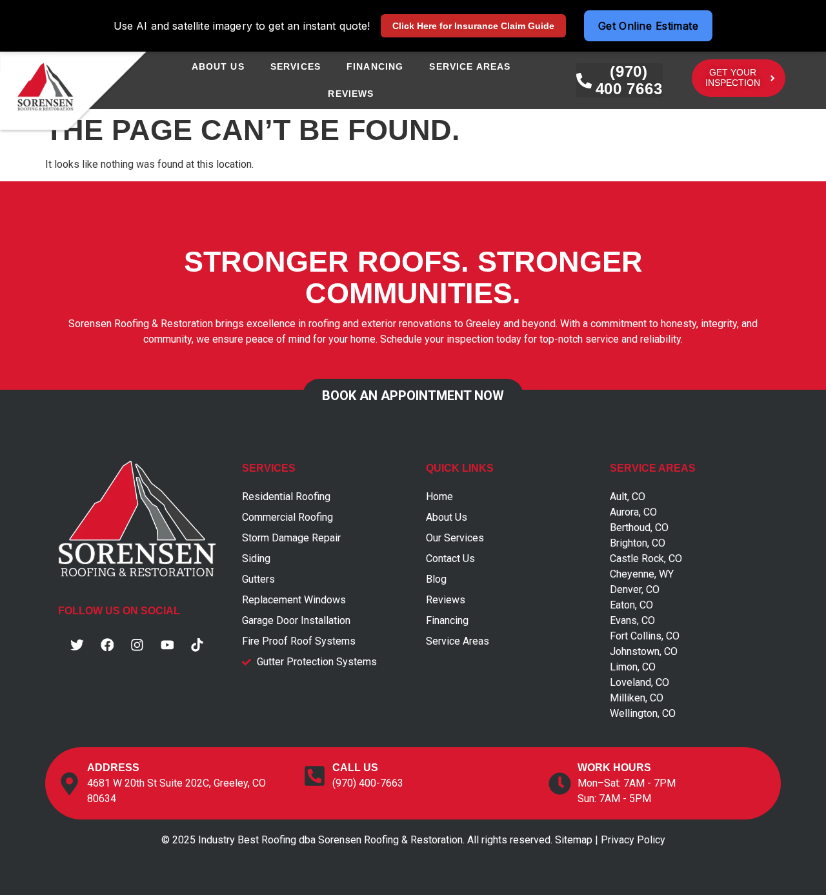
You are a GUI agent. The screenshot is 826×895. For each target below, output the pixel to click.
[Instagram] (137, 645)
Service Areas (469, 66)
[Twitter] (77, 645)
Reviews (351, 93)
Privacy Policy (633, 840)
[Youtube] (167, 645)
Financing (375, 66)
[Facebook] (107, 645)
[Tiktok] (197, 645)
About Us (218, 66)
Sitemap (573, 840)
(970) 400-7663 (367, 783)
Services (295, 66)
